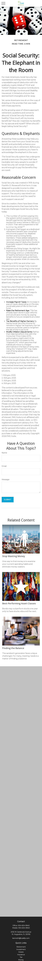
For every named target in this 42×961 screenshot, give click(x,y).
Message (5, 479)
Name (4, 453)
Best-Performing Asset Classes (19, 603)
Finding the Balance (13, 648)
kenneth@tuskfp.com (21, 938)
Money (21, 960)
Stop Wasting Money (13, 556)
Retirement (21, 947)
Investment (21, 949)
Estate (21, 952)
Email (4, 466)
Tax (21, 957)
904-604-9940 (24, 926)
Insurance (21, 955)
